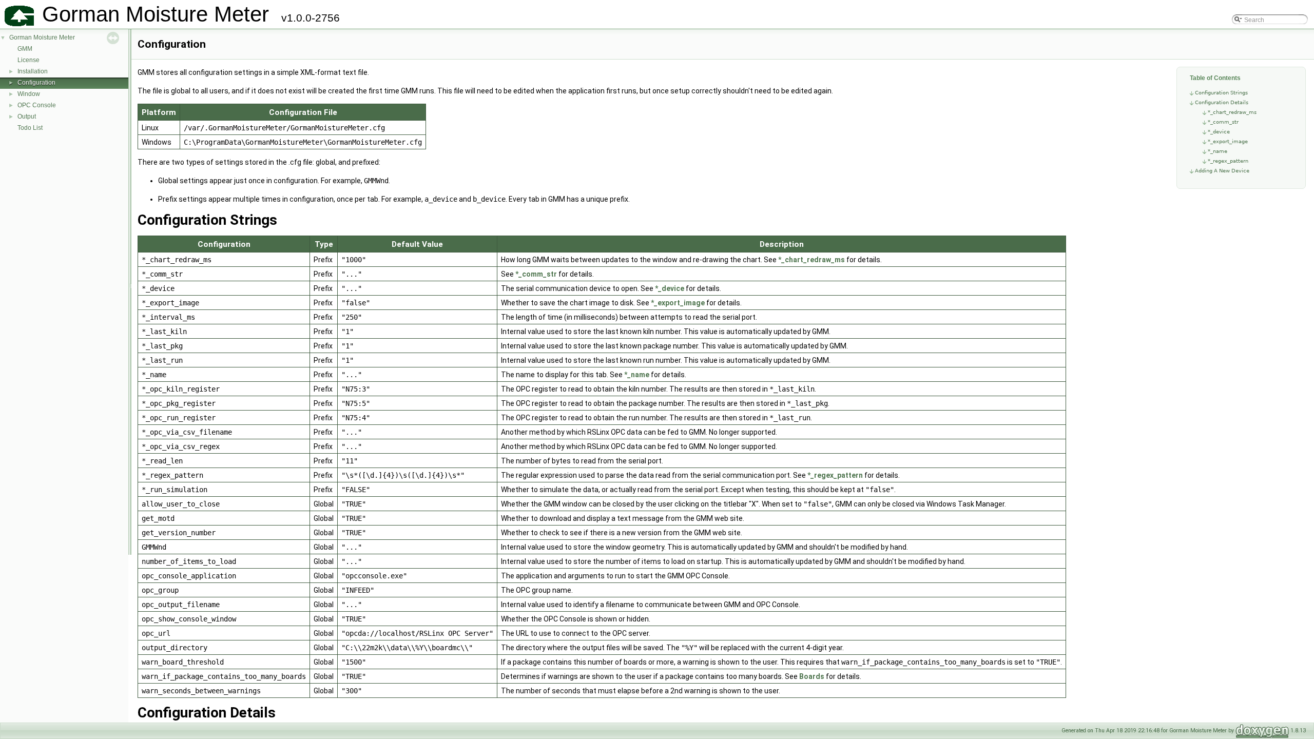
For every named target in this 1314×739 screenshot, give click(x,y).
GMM (24, 48)
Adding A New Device (1222, 170)
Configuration (36, 82)
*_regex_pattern (1228, 161)
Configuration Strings (1221, 92)
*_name (1217, 151)
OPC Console (36, 105)
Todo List (30, 127)
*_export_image (1228, 141)
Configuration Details (1221, 102)
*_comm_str (1223, 122)
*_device (1219, 131)
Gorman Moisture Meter (42, 37)
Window (28, 94)
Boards (811, 676)
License (28, 60)
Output (26, 116)
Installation (32, 71)
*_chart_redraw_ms (1232, 112)
